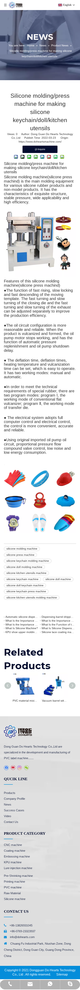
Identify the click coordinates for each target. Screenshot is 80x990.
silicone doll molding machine (24, 567)
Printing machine (14, 881)
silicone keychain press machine (26, 591)
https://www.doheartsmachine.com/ (40, 141)
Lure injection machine (18, 868)
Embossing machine (17, 856)
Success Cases (14, 810)
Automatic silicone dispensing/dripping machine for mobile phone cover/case (21, 616)
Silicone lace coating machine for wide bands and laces (58, 632)
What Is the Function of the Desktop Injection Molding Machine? (58, 624)
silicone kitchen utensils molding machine (31, 597)
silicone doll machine (58, 579)
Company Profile (14, 798)
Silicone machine (14, 899)
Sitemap (62, 974)
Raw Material (12, 893)
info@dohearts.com (22, 937)
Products (9, 793)
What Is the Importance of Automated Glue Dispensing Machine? (58, 620)
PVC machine (13, 887)
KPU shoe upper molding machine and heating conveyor (21, 632)
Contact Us (11, 821)
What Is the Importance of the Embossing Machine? (21, 620)
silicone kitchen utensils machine (26, 572)
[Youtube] (12, 767)
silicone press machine (20, 554)
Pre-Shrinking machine (18, 875)
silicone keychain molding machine (27, 560)
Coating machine (14, 850)
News (7, 804)
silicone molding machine (21, 548)
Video (7, 816)
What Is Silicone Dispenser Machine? (58, 628)
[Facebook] (6, 767)
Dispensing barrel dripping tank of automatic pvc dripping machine (58, 616)
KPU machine (13, 862)
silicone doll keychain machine (24, 585)
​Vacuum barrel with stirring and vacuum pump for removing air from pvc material (54, 700)
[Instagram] (19, 767)
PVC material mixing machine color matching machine (25, 700)
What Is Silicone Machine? (21, 628)
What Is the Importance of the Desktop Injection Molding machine (21, 624)
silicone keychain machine (22, 579)
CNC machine (13, 844)
